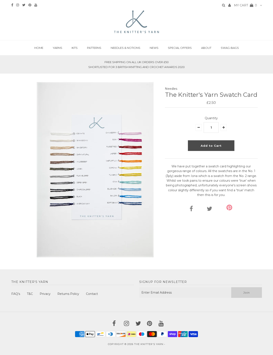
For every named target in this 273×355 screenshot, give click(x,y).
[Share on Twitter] (209, 210)
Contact (92, 294)
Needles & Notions (125, 47)
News (154, 47)
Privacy (45, 294)
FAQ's (15, 294)
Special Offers (180, 47)
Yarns (57, 47)
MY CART (245, 5)
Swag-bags (230, 47)
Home (38, 47)
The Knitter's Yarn (148, 344)
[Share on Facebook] (191, 210)
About (206, 47)
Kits (75, 47)
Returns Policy (68, 294)
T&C (30, 294)
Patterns (94, 47)
